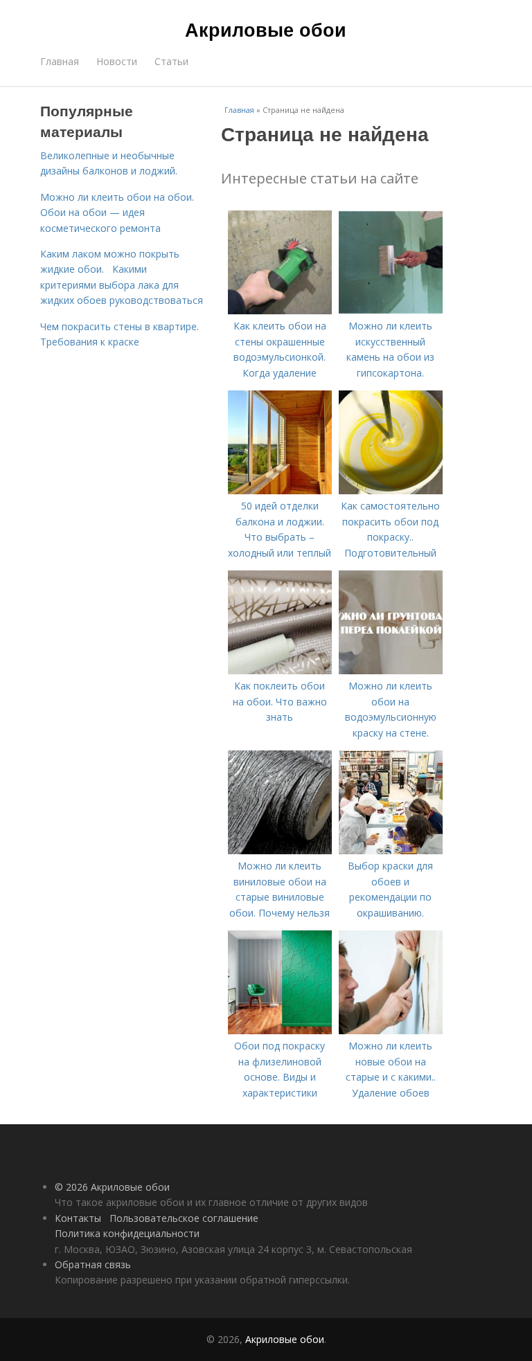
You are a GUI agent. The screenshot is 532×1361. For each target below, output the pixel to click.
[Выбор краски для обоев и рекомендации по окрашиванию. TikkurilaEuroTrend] (391, 850)
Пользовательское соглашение (183, 1218)
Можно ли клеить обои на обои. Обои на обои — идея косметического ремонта (117, 212)
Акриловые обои (265, 29)
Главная (59, 61)
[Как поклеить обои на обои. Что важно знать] (280, 670)
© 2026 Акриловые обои (112, 1186)
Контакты (78, 1218)
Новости (116, 61)
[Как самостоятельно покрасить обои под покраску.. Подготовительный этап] (391, 490)
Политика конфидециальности (127, 1233)
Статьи (171, 61)
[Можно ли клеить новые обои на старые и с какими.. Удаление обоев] (391, 1030)
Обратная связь (93, 1264)
